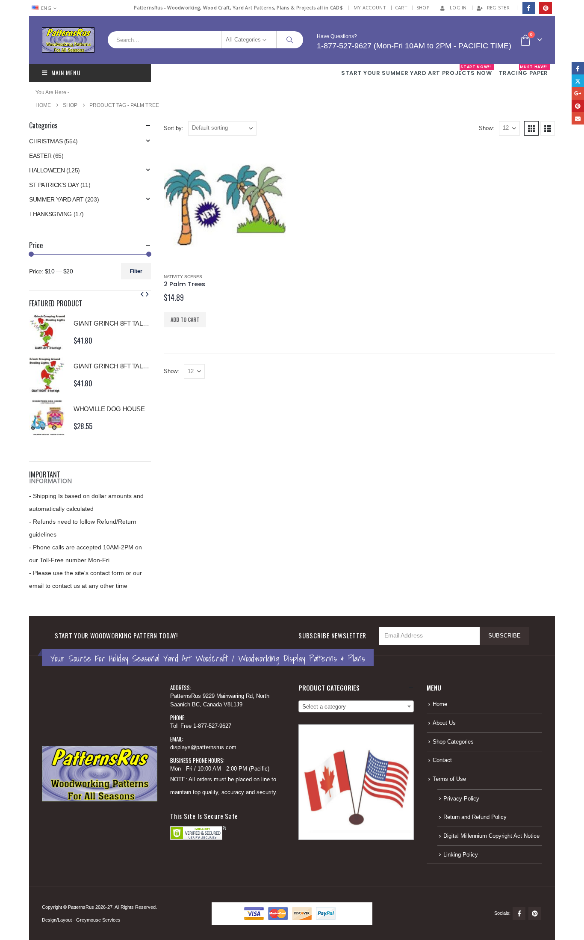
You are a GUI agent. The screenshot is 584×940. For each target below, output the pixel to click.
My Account (370, 7)
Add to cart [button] (185, 319)
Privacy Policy (461, 799)
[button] (531, 128)
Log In (458, 7)
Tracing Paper (523, 70)
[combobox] (356, 706)
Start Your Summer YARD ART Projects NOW (416, 70)
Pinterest (534, 913)
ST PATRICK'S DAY (54, 184)
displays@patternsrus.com (203, 747)
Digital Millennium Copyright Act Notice (491, 836)
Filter (136, 271)
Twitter (578, 80)
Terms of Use (449, 779)
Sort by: (173, 128)
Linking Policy (460, 855)
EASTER (40, 155)
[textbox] (356, 707)
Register (498, 7)
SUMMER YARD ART (56, 199)
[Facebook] (528, 8)
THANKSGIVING (50, 214)
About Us (444, 723)
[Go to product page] (225, 205)
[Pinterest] (545, 8)
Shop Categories (453, 742)
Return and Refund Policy (475, 817)
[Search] (290, 39)
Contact (442, 760)
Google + (578, 93)
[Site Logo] (68, 40)
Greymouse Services (98, 919)
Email (578, 118)
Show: (486, 128)
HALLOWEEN (47, 170)
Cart (401, 7)
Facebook (519, 913)
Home (440, 704)
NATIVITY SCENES (183, 276)
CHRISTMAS (45, 141)
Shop (423, 7)
